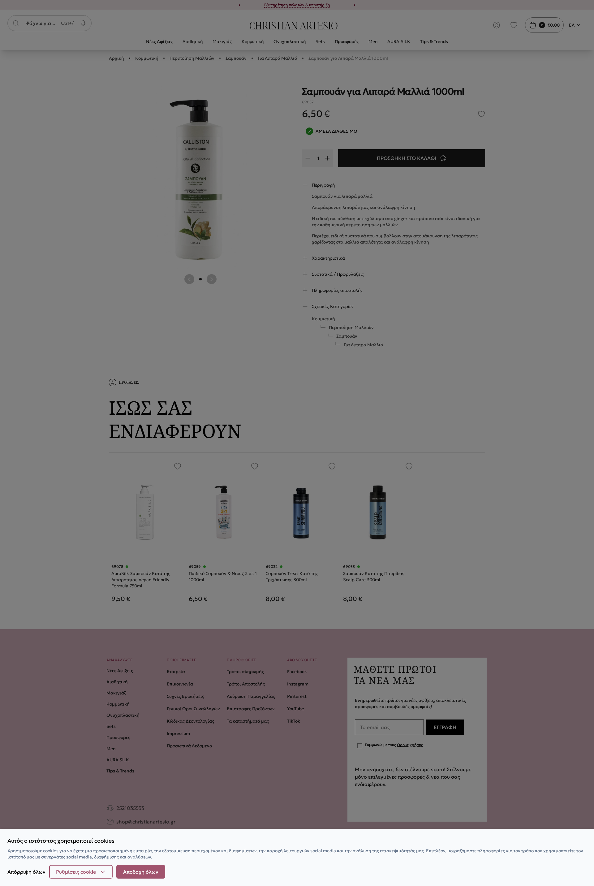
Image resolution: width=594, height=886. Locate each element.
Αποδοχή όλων (140, 872)
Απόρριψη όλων (26, 872)
